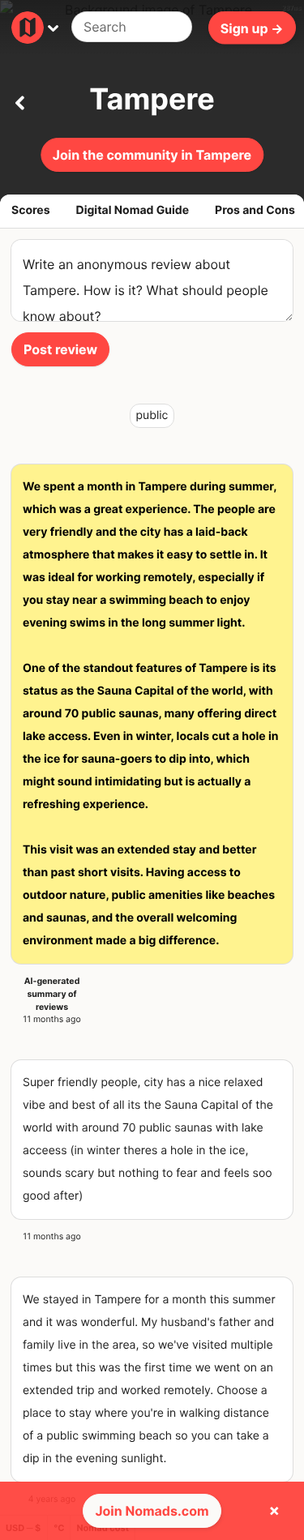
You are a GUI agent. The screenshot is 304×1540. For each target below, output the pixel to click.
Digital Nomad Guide (133, 210)
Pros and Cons (255, 210)
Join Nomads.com (151, 1511)
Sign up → (252, 27)
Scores (30, 210)
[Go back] (19, 99)
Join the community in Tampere (152, 155)
